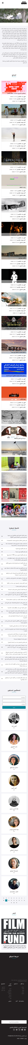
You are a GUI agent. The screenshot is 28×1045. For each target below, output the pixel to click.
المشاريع (3, 987)
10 (24, 900)
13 (16, 900)
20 (14, 902)
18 (3, 900)
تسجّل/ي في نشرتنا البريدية (14, 1022)
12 (19, 900)
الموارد (23, 993)
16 (8, 900)
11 (21, 900)
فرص (10, 998)
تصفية (14, 707)
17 (6, 900)
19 (16, 902)
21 (11, 902)
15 (11, 900)
